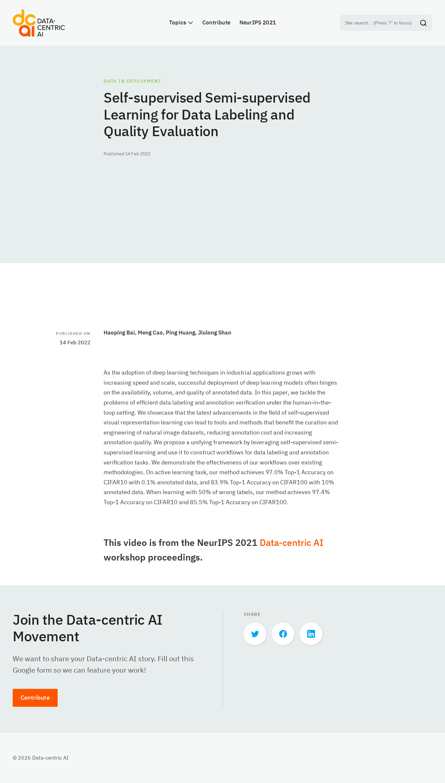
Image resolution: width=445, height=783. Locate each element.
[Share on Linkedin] (311, 633)
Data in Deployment (133, 81)
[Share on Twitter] (255, 633)
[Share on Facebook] (283, 633)
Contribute (35, 697)
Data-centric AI (291, 542)
